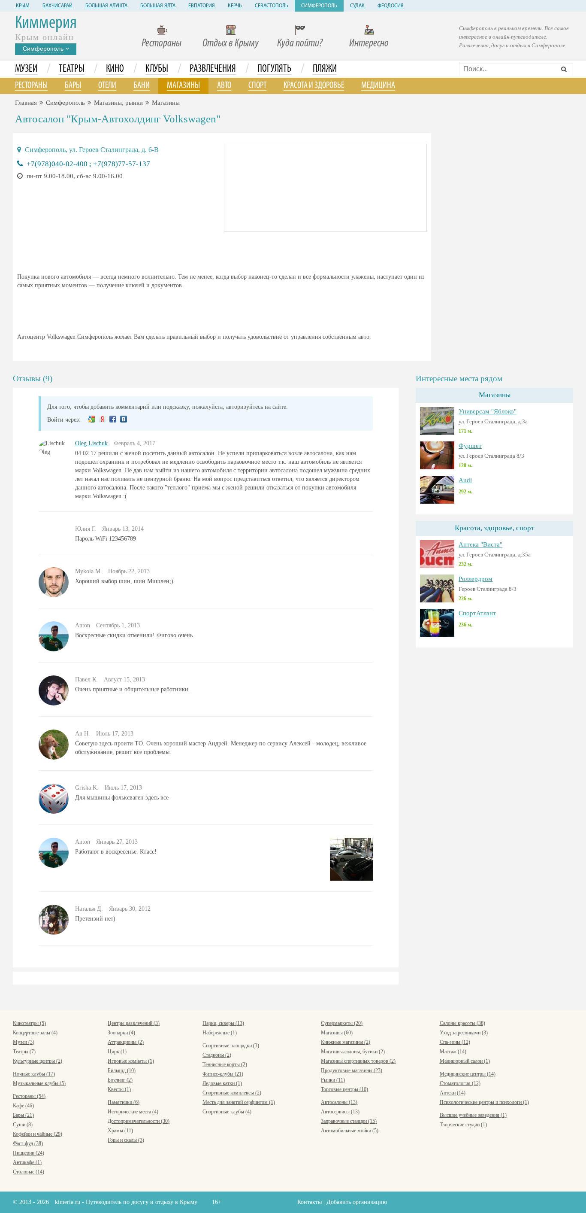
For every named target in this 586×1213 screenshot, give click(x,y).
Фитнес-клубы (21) (222, 1074)
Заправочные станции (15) (349, 1121)
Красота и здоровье (314, 85)
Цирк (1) (117, 1052)
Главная (26, 102)
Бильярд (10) (122, 1070)
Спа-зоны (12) (455, 1042)
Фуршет (470, 445)
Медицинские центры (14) (467, 1074)
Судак (357, 6)
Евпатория (201, 6)
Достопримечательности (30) (138, 1121)
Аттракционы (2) (126, 1042)
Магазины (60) (337, 1033)
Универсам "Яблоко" (488, 411)
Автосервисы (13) (340, 1112)
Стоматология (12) (460, 1083)
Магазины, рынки (118, 102)
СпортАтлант (477, 613)
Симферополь (319, 6)
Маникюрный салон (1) (465, 1061)
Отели (107, 85)
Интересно (369, 43)
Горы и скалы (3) (126, 1140)
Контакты (309, 1202)
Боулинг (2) (120, 1080)
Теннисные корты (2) (224, 1064)
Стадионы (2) (216, 1055)
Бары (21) (23, 1115)
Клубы (156, 69)
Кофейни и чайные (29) (37, 1134)
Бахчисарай (57, 6)
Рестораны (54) (29, 1096)
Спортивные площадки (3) (230, 1046)
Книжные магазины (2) (345, 1042)
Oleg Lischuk (91, 443)
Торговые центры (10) (344, 1089)
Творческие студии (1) (463, 1125)
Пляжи (325, 69)
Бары (73, 85)
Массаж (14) (453, 1052)
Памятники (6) (123, 1102)
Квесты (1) (119, 1089)
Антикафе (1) (27, 1162)
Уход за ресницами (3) (464, 1033)
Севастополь (271, 6)
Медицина (378, 85)
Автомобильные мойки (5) (349, 1131)
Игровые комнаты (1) (131, 1061)
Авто (224, 85)
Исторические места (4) (133, 1112)
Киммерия (46, 23)
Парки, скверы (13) (223, 1023)
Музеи (26, 69)
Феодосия (391, 6)
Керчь (235, 6)
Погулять (274, 69)
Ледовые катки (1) (222, 1083)
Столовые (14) (28, 1172)
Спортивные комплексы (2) (231, 1093)
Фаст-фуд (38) (28, 1143)
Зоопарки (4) (121, 1033)
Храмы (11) (120, 1131)
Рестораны (161, 43)
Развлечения (213, 69)
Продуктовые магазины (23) (351, 1070)
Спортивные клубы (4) (226, 1112)
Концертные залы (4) (35, 1033)
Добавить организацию (356, 1202)
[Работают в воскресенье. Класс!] (351, 858)
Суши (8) (23, 1125)
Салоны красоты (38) (462, 1023)
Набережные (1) (219, 1033)
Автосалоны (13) (339, 1102)
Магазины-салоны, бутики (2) (353, 1052)
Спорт (257, 85)
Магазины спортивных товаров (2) (358, 1061)
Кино (115, 69)
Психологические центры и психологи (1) (484, 1102)
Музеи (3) (23, 1042)
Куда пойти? (300, 43)
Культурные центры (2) (37, 1061)
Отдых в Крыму (230, 43)
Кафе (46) (23, 1106)
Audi (465, 480)
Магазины (183, 85)
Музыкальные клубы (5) (39, 1083)
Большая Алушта (106, 6)
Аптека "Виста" (480, 544)
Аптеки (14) (452, 1093)
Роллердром (475, 578)
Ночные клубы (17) (34, 1074)
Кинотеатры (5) (29, 1023)
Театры (72, 69)
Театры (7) (24, 1052)
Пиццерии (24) (28, 1153)
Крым (23, 6)
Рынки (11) (333, 1080)
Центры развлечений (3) (134, 1023)
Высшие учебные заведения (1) (473, 1115)
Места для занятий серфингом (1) (238, 1102)
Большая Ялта (157, 6)
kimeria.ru (67, 1202)
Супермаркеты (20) (341, 1023)
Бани (141, 85)
